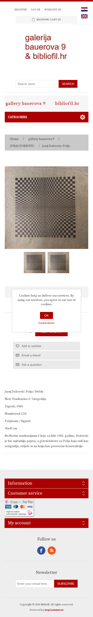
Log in (35, 9)
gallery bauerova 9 (25, 103)
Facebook (41, 550)
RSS (52, 550)
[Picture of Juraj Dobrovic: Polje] (34, 262)
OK (46, 315)
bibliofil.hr (67, 103)
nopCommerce (54, 610)
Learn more (46, 323)
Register (20, 9)
